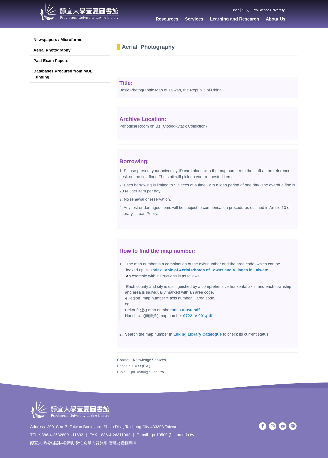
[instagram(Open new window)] (272, 426)
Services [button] (194, 19)
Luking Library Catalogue (197, 334)
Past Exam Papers (50, 60)
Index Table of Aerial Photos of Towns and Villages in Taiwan (209, 270)
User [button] (235, 10)
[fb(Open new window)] (262, 426)
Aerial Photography (52, 50)
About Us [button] (275, 19)
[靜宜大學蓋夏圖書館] (79, 11)
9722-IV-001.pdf (197, 316)
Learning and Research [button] (234, 19)
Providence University (269, 10)
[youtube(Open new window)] (283, 426)
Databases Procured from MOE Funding (63, 74)
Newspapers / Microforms (57, 39)
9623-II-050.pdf (186, 310)
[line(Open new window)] (293, 426)
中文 (245, 10)
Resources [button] (167, 19)
